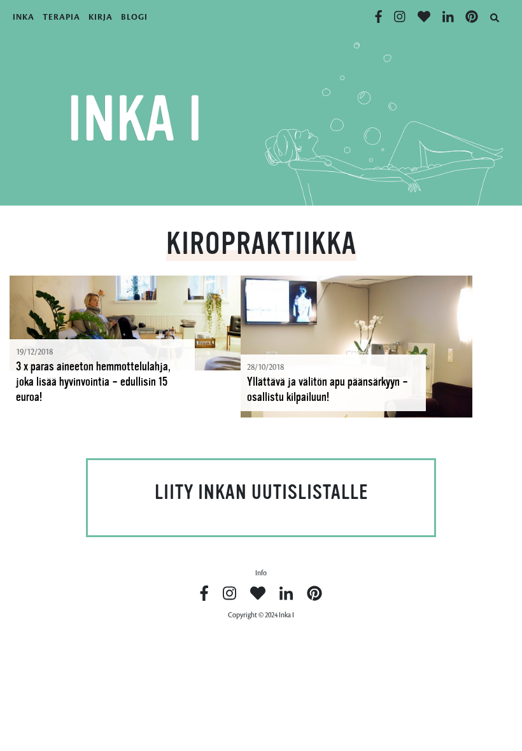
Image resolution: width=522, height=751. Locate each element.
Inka (23, 17)
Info (261, 573)
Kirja (100, 17)
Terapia (61, 17)
